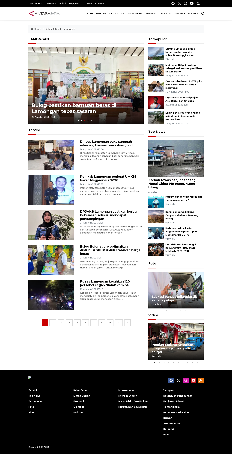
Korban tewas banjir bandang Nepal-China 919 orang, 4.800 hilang (172, 183)
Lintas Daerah (134, 13)
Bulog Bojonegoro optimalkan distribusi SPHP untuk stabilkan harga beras (110, 250)
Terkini (62, 3)
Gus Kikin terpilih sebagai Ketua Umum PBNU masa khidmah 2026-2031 (180, 248)
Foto (152, 263)
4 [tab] (180, 310)
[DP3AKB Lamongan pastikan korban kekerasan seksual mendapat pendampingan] (51, 224)
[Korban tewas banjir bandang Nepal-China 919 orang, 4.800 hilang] (176, 158)
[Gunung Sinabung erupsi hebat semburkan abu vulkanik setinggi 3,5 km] (156, 53)
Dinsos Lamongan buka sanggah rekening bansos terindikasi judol (106, 143)
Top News (87, 3)
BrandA (167, 418)
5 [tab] (91, 120)
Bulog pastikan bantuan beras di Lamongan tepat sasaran (74, 108)
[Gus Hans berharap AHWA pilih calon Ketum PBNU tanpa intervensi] (156, 85)
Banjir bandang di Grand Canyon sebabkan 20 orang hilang (181, 215)
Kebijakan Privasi (173, 401)
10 (119, 322)
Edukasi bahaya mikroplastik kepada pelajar (174, 298)
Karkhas (179, 13)
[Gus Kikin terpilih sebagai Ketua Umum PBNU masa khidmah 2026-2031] (156, 249)
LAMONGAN (38, 39)
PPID (166, 434)
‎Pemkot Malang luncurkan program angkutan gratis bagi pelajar (175, 348)
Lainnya (192, 13)
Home (90, 13)
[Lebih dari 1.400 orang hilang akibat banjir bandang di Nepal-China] (156, 117)
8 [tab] (187, 362)
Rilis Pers (99, 3)
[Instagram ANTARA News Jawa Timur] (185, 3)
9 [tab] (192, 362)
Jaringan (168, 390)
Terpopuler (74, 3)
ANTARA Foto (171, 423)
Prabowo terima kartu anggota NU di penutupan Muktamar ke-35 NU (181, 231)
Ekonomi (150, 13)
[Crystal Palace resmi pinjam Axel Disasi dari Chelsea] (156, 102)
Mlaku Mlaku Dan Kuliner (133, 401)
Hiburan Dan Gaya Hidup (132, 406)
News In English (127, 395)
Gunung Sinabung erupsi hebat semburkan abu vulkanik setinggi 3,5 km (180, 52)
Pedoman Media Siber (176, 412)
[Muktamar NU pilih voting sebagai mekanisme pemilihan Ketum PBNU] (156, 69)
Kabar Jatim (115, 13)
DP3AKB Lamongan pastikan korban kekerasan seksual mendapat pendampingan (109, 215)
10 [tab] (197, 362)
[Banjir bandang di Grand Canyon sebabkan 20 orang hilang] (156, 216)
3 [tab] (84, 120)
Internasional (126, 390)
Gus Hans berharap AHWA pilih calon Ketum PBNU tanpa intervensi (183, 84)
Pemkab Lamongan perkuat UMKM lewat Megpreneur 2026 (108, 178)
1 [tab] (78, 120)
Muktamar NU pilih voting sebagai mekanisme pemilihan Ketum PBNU (183, 68)
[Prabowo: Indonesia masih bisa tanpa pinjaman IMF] (156, 201)
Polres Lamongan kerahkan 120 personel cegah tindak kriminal (105, 283)
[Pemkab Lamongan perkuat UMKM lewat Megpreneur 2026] (51, 189)
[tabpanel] (86, 85)
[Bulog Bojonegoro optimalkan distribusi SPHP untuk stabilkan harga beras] (51, 259)
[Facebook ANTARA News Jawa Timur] (173, 3)
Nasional (101, 13)
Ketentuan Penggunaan (178, 395)
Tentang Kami (171, 406)
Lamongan (69, 29)
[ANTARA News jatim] (44, 13)
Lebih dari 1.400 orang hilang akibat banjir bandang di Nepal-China (182, 116)
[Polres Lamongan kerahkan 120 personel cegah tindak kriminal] (51, 294)
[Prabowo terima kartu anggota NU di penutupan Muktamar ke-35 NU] (156, 232)
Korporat (168, 429)
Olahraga (165, 13)
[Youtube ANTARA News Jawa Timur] (192, 3)
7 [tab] (183, 362)
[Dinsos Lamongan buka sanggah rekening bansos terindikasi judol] (51, 154)
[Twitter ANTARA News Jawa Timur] (179, 3)
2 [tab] (81, 120)
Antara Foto (50, 3)
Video (153, 315)
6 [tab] (178, 362)
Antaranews (36, 3)
